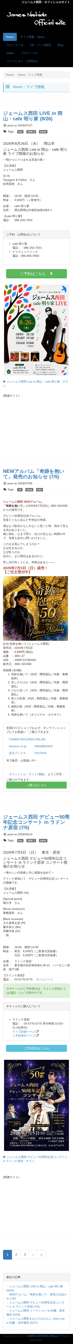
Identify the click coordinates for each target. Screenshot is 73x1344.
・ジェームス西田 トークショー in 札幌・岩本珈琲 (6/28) (35, 1312)
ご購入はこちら (36, 785)
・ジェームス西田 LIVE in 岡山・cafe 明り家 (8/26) (34, 1288)
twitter (10, 53)
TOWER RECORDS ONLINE (27, 739)
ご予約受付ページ (23, 1035)
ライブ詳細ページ (23, 1031)
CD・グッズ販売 (40, 45)
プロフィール (29, 53)
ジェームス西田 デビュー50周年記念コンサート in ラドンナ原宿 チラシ (35, 1159)
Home (10, 36)
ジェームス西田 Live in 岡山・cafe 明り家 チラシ (35, 383)
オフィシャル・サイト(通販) (27, 774)
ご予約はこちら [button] (34, 274)
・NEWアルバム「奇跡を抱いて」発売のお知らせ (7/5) (36, 1296)
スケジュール (15, 45)
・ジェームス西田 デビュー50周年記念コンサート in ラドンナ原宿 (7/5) (35, 1304)
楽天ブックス (17, 753)
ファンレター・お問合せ (22, 61)
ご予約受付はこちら (36, 1048)
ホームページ (44, 979)
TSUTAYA (40, 753)
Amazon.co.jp (17, 746)
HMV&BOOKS (43, 746)
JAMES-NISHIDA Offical (42, 1336)
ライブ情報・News (32, 36)
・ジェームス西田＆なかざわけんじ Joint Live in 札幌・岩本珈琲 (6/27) (35, 1320)
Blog (60, 45)
